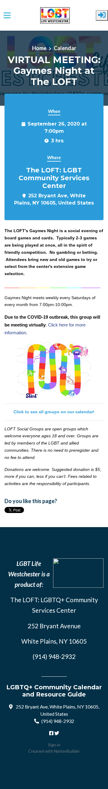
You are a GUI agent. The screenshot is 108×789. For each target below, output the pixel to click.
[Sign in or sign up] (102, 15)
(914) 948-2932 (57, 721)
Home (39, 48)
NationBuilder (67, 751)
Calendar (65, 48)
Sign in (54, 744)
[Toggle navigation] (7, 15)
